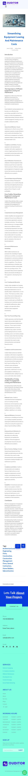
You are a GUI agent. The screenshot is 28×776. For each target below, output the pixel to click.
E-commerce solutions (8, 671)
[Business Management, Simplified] (14, 3)
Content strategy (7, 680)
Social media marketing (9, 683)
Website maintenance (8, 674)
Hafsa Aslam (18, 48)
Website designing (8, 668)
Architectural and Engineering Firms (9, 551)
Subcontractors (8, 571)
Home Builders (8, 568)
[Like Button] (17, 546)
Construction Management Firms (7, 560)
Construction (15, 50)
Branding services (7, 677)
